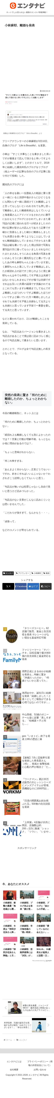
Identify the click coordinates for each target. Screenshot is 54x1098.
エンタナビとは (14, 1061)
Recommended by (38, 960)
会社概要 (14, 1069)
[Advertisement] (27, 57)
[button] (46, 586)
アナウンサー (23, 573)
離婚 (47, 573)
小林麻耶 (37, 573)
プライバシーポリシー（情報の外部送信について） (39, 1063)
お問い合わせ (40, 1069)
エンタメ (9, 573)
